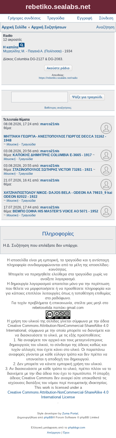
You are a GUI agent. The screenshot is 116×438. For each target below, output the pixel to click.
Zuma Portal (70, 413)
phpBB (48, 417)
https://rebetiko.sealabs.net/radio (58, 78)
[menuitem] (54, 432)
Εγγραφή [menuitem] (84, 18)
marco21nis (49, 124)
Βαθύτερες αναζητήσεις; (58, 107)
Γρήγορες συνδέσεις (24, 18)
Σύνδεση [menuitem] (106, 18)
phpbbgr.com (76, 427)
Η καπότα (10, 47)
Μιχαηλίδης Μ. (14, 51)
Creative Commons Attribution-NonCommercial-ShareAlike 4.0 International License (58, 394)
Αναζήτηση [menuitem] (105, 27)
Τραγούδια (55, 18)
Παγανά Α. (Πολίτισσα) (45, 51)
